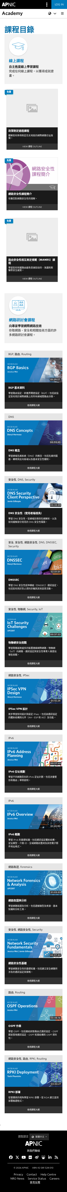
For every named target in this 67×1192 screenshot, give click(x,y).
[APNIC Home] (33, 1143)
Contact (32, 1174)
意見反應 (35, 1182)
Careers (54, 1178)
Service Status (37, 1178)
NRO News (17, 1178)
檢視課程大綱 (33, 405)
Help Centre (48, 1174)
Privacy (18, 1174)
